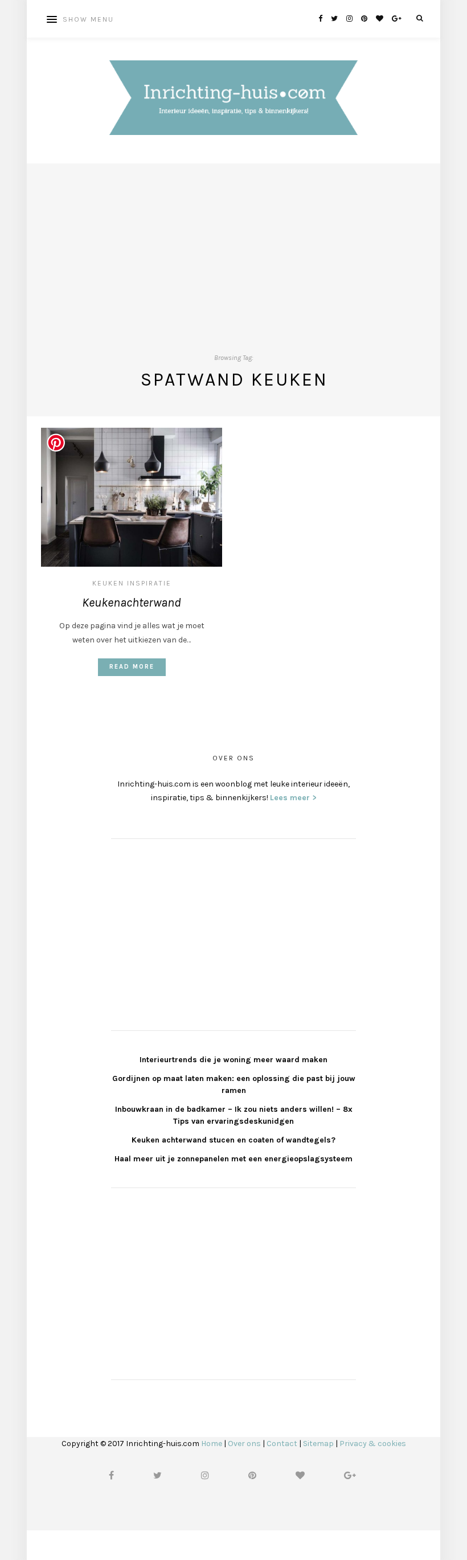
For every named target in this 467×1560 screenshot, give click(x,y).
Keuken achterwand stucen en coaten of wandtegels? (233, 1140)
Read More (131, 666)
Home (211, 1443)
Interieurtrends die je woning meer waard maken (233, 1059)
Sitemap (318, 1443)
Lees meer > (293, 797)
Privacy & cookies (372, 1443)
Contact (282, 1443)
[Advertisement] (233, 243)
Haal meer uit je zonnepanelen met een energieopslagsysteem (233, 1159)
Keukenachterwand (131, 602)
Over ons (244, 1443)
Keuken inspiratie (131, 583)
